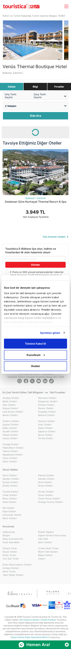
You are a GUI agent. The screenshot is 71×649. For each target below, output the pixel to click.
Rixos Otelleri (10, 498)
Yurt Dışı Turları (11, 558)
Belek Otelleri (10, 401)
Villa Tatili (43, 538)
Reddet (35, 366)
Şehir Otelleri (45, 542)
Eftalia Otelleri (10, 485)
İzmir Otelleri (45, 424)
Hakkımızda (9, 532)
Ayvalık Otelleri (10, 431)
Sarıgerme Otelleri (47, 401)
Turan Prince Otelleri (49, 498)
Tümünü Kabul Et (35, 343)
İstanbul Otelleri (46, 421)
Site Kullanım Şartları (29, 619)
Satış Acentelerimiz (13, 538)
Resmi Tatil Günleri (48, 551)
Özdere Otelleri (11, 421)
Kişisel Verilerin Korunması (52, 535)
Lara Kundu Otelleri (13, 411)
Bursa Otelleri (45, 434)
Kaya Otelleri (9, 511)
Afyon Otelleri (10, 458)
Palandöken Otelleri (13, 447)
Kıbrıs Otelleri (10, 461)
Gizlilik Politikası (48, 619)
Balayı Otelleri (45, 555)
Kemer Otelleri (10, 415)
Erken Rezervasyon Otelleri (17, 564)
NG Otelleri (8, 508)
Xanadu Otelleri (46, 478)
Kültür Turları (9, 555)
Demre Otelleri (46, 408)
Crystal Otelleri (10, 491)
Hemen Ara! (38, 644)
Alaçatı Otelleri (10, 434)
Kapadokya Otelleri (13, 454)
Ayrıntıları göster (50, 332)
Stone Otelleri (45, 495)
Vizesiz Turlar (10, 548)
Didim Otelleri (10, 428)
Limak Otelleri (10, 495)
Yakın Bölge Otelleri (13, 574)
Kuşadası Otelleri (47, 411)
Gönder (35, 264)
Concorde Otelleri (12, 514)
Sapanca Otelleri (46, 431)
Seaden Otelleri (11, 478)
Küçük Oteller (10, 551)
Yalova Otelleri (10, 451)
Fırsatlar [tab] (59, 86)
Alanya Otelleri (10, 408)
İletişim (6, 535)
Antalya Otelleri (11, 398)
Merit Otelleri (10, 518)
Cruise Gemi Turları (48, 548)
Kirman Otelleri (46, 491)
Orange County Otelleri (50, 502)
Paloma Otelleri (46, 475)
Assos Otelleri (10, 438)
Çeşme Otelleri (10, 424)
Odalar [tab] (12, 86)
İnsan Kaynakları (11, 542)
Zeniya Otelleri (10, 482)
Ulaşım (41, 558)
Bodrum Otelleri (46, 415)
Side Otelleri (9, 404)
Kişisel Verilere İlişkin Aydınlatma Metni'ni (30, 637)
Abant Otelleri (45, 428)
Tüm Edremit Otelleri (54, 236)
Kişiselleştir (34, 354)
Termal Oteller (45, 438)
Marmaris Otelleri (47, 398)
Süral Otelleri (45, 482)
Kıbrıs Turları (9, 571)
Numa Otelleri (45, 485)
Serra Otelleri (10, 475)
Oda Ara (35, 115)
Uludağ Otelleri (11, 444)
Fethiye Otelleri (46, 404)
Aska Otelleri (9, 502)
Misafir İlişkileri (46, 532)
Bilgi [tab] (35, 86)
